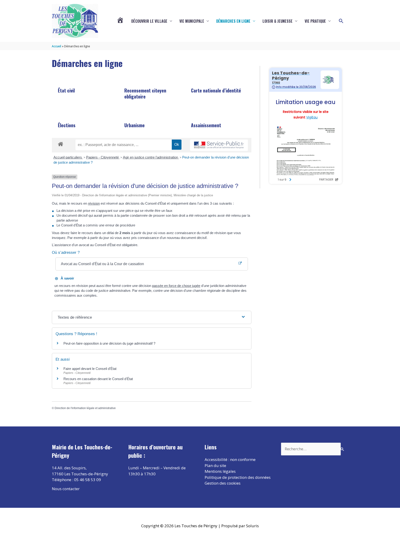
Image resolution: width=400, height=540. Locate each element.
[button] (341, 21)
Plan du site (215, 465)
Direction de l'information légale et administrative (85, 408)
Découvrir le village (149, 21)
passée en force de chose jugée (176, 286)
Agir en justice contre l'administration (151, 157)
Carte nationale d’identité (216, 90)
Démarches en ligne (233, 21)
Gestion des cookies (223, 483)
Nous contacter (66, 488)
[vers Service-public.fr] (219, 145)
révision (94, 203)
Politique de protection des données (238, 477)
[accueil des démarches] (60, 143)
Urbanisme (134, 125)
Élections (66, 125)
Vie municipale (191, 21)
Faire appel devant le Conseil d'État (89, 369)
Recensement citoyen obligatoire (145, 93)
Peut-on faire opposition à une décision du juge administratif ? (109, 343)
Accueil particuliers (68, 157)
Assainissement (206, 125)
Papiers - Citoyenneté (103, 157)
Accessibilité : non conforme (230, 459)
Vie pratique (315, 21)
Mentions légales (220, 471)
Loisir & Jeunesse (277, 21)
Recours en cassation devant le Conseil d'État (98, 379)
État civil (66, 90)
